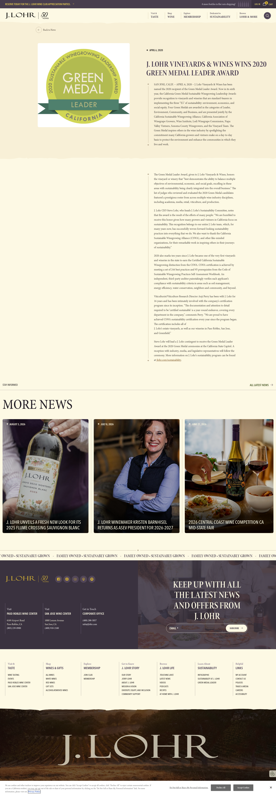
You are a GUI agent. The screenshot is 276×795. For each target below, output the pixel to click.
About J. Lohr (128, 682)
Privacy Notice (34, 791)
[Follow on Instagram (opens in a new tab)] (66, 579)
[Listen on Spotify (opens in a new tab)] (91, 579)
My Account (241, 674)
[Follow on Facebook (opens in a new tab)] (58, 579)
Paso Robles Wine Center (19, 682)
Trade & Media (242, 686)
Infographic (203, 674)
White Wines (51, 678)
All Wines (50, 674)
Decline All (220, 787)
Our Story (126, 674)
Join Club (88, 674)
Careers (239, 690)
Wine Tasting (13, 674)
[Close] (270, 787)
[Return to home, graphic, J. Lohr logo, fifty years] (27, 15)
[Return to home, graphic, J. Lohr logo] (27, 579)
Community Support (131, 694)
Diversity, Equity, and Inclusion (136, 690)
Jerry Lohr (127, 678)
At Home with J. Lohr (169, 694)
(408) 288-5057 (90, 620)
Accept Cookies (243, 787)
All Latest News (259, 385)
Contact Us (241, 678)
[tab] (153, 15)
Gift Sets (50, 686)
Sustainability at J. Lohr (209, 678)
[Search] (267, 15)
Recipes (163, 690)
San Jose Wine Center (17, 686)
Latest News (165, 678)
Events (11, 678)
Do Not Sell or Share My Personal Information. (189, 787)
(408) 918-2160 (52, 628)
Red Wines (50, 682)
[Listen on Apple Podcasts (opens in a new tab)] (83, 579)
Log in (257, 4)
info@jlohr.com (90, 624)
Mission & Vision (129, 686)
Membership (89, 678)
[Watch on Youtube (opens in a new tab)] (75, 579)
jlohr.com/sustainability (169, 360)
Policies (239, 682)
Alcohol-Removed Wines (57, 690)
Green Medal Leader (207, 682)
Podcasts (164, 686)
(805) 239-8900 (14, 628)
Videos (163, 682)
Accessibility (241, 694)
